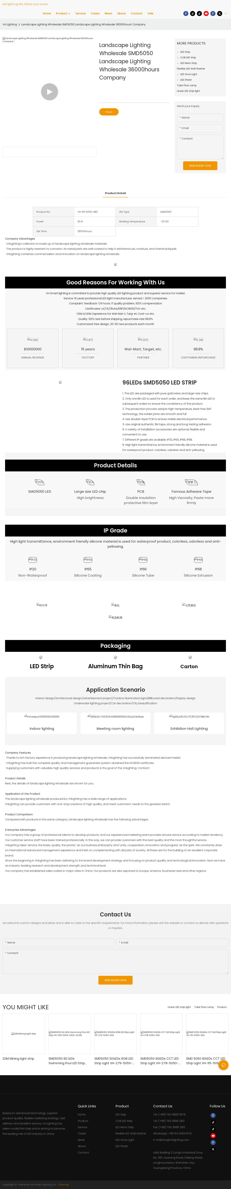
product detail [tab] (115, 193)
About (82, 1146)
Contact (83, 1153)
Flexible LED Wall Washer (131, 1133)
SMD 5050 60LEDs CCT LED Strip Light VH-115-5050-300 (207, 1060)
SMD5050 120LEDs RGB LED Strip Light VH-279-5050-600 (113, 1060)
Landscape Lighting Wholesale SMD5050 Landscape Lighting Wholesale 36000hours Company (83, 24)
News (81, 1140)
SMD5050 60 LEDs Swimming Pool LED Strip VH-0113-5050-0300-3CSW (69, 1060)
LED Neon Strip (125, 1127)
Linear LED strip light (179, 1007)
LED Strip (121, 1114)
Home (82, 1114)
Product (222, 1007)
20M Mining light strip (18, 1058)
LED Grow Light (125, 1140)
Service (82, 1127)
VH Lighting (10, 24)
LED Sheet (122, 1146)
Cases (82, 1133)
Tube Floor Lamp (204, 1007)
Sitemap (64, 1184)
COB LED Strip (124, 1121)
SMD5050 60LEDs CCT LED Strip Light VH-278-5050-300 (159, 1060)
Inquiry (108, 111)
